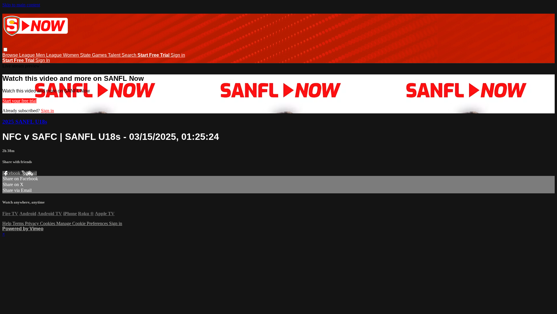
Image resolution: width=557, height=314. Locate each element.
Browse (10, 55)
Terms (18, 223)
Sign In (42, 60)
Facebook (11, 173)
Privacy (32, 223)
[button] (5, 49)
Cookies (48, 223)
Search (130, 55)
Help (7, 223)
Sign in (178, 55)
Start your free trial (19, 100)
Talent (115, 55)
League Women (63, 55)
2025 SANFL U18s (24, 122)
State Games (94, 55)
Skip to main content (21, 4)
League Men (32, 55)
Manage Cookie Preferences (82, 223)
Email (31, 173)
